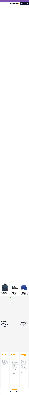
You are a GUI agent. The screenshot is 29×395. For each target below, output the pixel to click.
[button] (18, 3)
